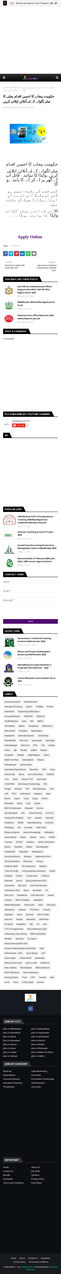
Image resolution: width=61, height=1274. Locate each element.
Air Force (49, 813)
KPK (31, 721)
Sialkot (34, 750)
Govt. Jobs (36, 1086)
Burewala (37, 890)
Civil (29, 817)
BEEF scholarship (37, 933)
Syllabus (42, 866)
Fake (42, 948)
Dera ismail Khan (12, 861)
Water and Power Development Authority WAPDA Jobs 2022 (34, 653)
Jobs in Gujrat (9, 1036)
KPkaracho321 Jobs (13, 963)
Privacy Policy (37, 1178)
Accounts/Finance (12, 716)
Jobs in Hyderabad (40, 1036)
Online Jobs (29, 904)
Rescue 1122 (27, 779)
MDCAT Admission (13, 808)
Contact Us (8, 1171)
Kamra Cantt (31, 963)
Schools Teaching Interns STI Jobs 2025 (35, 533)
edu (45, 924)
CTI (46, 890)
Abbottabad (27, 759)
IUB (43, 745)
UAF (6, 793)
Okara (46, 755)
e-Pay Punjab (27, 982)
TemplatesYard (27, 1267)
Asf (19, 827)
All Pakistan (15, 87)
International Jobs (26, 735)
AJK (15, 750)
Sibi (31, 924)
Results (24, 750)
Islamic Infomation (46, 842)
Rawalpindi (9, 735)
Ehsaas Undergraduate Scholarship (20, 948)
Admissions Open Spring (16, 933)
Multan (22, 726)
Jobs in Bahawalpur (40, 1028)
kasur (42, 837)
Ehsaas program (12, 832)
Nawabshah (10, 851)
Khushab (18, 846)
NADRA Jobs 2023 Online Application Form (36, 304)
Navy (52, 769)
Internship (36, 1075)
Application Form (43, 856)
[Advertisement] (30, 40)
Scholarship (43, 735)
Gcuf (28, 803)
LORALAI (45, 875)
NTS (27, 788)
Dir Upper (32, 938)
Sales (40, 904)
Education (34, 769)
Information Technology (42, 1079)
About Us (35, 1167)
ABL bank (22, 885)
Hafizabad (49, 832)
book (7, 982)
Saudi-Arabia (26, 764)
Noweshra (9, 822)
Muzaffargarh (42, 846)
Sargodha (9, 755)
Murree (40, 808)
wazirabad (9, 885)
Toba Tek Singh (11, 871)
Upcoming (41, 779)
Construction (32, 875)
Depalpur (9, 914)
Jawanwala (39, 958)
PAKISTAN (28, 716)
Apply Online (30, 237)
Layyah (37, 803)
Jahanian (29, 914)
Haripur (39, 861)
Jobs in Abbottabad (12, 1028)
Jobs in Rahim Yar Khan (42, 1052)
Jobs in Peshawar (39, 1048)
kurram (40, 982)
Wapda (44, 750)
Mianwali (29, 808)
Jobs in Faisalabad (11, 1032)
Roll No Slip (10, 774)
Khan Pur (9, 919)
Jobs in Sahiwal (10, 1056)
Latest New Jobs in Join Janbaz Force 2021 (36, 680)
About (22, 1258)
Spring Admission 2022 (36, 880)
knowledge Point (12, 107)
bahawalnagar (11, 745)
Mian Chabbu (10, 967)
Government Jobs (12, 701)
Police (7, 750)
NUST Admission (12, 972)
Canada (46, 909)
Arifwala (22, 909)
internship (50, 740)
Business (20, 938)
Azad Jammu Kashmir (14, 817)
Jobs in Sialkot (37, 1056)
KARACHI (40, 716)
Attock (21, 774)
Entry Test (9, 895)
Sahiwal (20, 755)
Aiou (7, 779)
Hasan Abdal (25, 958)
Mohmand (43, 919)
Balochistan (10, 730)
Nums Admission (30, 972)
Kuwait (51, 895)
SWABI (20, 822)
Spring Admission (12, 856)
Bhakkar (8, 938)
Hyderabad (25, 793)
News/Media (10, 740)
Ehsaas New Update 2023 (16, 943)
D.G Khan (28, 827)
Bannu (7, 798)
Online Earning (35, 813)
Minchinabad (26, 967)
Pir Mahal (9, 924)
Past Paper (36, 1182)
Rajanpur (38, 793)
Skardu (33, 837)
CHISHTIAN (9, 784)
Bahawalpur (36, 730)
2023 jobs (51, 904)
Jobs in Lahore (10, 1044)
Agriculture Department (15, 769)
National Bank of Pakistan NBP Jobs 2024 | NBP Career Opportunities (36, 560)
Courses (8, 842)
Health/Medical (11, 721)
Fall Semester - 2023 (13, 953)
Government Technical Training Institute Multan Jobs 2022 (34, 640)
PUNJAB (39, 706)
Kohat (19, 803)
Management (10, 764)
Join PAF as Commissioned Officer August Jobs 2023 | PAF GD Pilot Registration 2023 (35, 289)
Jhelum (8, 846)
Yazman (42, 977)
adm (52, 977)
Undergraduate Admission (34, 871)
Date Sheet (41, 827)
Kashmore (45, 963)
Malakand (38, 900)
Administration (30, 701)
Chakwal (8, 875)
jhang (35, 798)
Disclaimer (8, 1178)
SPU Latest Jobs (28, 866)
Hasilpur (30, 842)
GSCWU (19, 842)
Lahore (29, 706)
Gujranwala (37, 740)
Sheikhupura (37, 851)
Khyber (29, 846)
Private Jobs (8, 1086)
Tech (52, 788)
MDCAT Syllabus (23, 900)
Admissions (47, 726)
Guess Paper (10, 958)
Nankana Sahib (11, 866)
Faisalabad (33, 726)
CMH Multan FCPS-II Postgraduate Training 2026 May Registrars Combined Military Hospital (35, 519)
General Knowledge (32, 832)
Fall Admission (39, 788)
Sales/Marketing (34, 822)
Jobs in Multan (38, 1044)
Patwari (40, 759)
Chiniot (19, 875)
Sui (38, 924)
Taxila (26, 798)
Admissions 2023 (12, 890)
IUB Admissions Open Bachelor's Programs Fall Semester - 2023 (34, 666)
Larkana (8, 900)
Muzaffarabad (11, 813)
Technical (49, 822)
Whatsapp (9, 827)
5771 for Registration (14, 929)
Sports (19, 880)
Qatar (15, 779)
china (15, 982)
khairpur (28, 856)
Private (50, 706)
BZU (14, 793)
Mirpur (23, 837)
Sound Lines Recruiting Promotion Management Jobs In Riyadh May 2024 (37, 547)
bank (24, 721)
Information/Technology (29, 784)
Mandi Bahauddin (12, 904)
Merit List (25, 745)
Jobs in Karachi (38, 1040)
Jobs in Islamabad (11, 1040)
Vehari (52, 871)
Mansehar (31, 919)
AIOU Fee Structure (38, 885)
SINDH (40, 721)
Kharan (19, 919)
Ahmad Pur (10, 909)
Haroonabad (10, 837)
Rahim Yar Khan (11, 759)
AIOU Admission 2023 (37, 929)
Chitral (44, 798)
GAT (43, 953)
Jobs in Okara (9, 1048)
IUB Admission (37, 895)
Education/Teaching (13, 706)
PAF (45, 784)
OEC (23, 813)
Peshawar (23, 730)
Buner (26, 890)
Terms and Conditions (13, 1182)
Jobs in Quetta (9, 1052)
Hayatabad (22, 895)
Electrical (7, 1071)
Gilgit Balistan (34, 755)
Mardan (18, 788)
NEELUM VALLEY (43, 967)
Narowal (49, 817)
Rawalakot (21, 924)
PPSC (35, 745)
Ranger (8, 788)
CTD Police (34, 909)
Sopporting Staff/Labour (28, 711)
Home (6, 87)
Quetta (51, 745)
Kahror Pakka (43, 914)
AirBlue (52, 837)
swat (48, 793)
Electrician (27, 861)
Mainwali (8, 880)
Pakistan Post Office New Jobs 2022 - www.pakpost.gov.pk (36, 317)
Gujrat (17, 798)
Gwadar (38, 817)
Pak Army (24, 740)
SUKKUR (50, 774)
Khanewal (9, 803)
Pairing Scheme (11, 977)
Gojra (19, 914)
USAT (32, 977)
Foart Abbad (32, 953)
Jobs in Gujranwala (40, 1032)
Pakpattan (23, 851)
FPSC (44, 769)
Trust (24, 977)
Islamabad (9, 711)
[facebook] (30, 1008)
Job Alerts (35, 1171)
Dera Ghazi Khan (35, 774)
